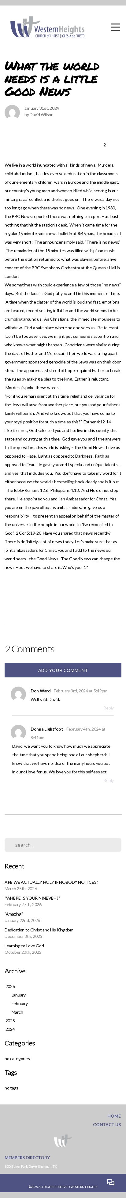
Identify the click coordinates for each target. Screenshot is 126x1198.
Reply (108, 707)
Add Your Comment (63, 670)
